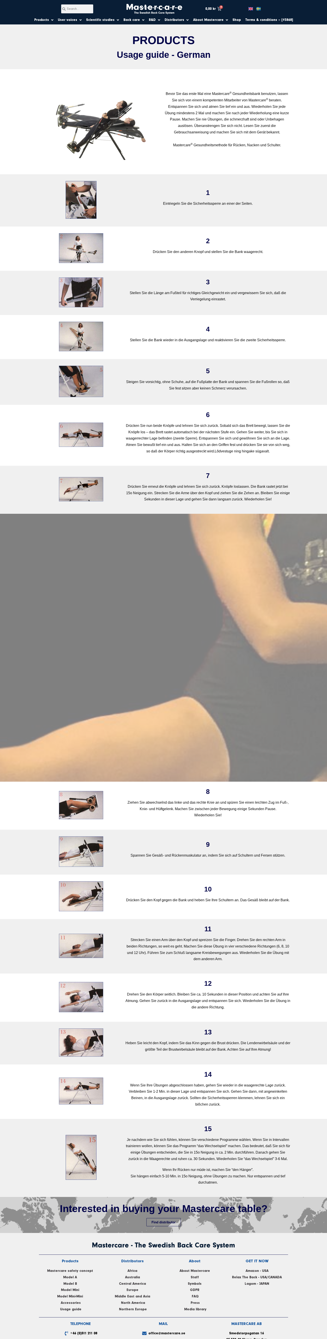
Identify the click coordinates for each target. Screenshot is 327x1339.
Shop (236, 20)
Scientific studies (100, 20)
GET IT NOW (257, 1261)
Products (41, 20)
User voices (67, 20)
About (194, 1261)
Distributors (174, 20)
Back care (131, 20)
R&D (152, 20)
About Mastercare (208, 20)
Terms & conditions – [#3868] (269, 20)
